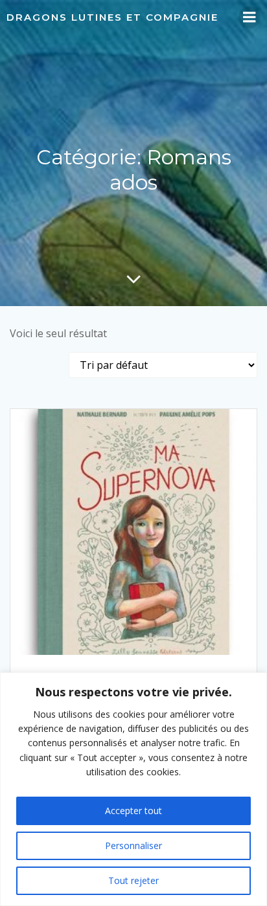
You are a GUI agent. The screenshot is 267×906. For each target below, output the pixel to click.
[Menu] (249, 17)
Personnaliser (133, 845)
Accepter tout (133, 810)
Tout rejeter (133, 880)
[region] (133, 789)
